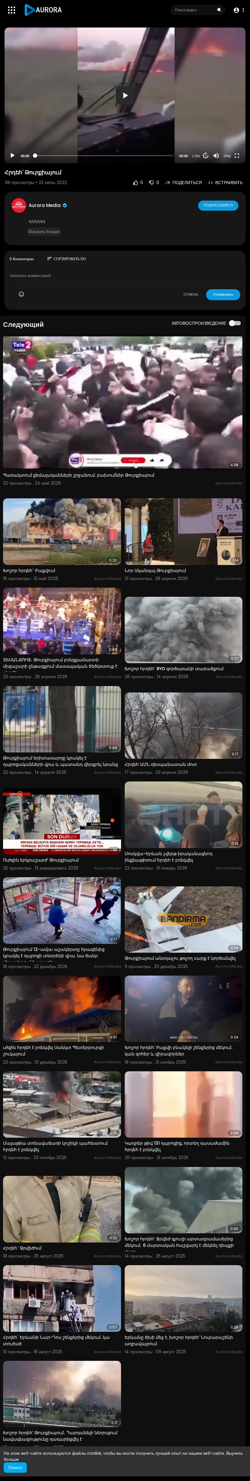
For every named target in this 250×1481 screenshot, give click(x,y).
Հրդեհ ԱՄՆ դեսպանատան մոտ (161, 764)
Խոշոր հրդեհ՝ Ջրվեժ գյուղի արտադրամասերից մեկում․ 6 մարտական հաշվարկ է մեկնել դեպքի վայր (179, 1245)
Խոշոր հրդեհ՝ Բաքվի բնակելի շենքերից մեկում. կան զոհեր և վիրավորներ (178, 1050)
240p (227, 156)
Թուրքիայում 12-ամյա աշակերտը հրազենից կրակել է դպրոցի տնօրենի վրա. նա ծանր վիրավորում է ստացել (54, 955)
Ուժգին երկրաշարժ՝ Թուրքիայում (41, 860)
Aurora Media (45, 205)
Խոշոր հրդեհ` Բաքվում (29, 570)
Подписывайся (218, 205)
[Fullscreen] (237, 156)
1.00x (196, 156)
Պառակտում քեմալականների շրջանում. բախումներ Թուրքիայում (78, 475)
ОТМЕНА (191, 294)
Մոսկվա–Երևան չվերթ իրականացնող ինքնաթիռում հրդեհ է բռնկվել (168, 857)
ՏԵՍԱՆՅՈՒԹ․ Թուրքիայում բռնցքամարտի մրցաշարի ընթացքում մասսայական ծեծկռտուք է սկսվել (60, 666)
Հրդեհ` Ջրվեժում (22, 1248)
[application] (125, 95)
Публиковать (223, 294)
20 (206, 155)
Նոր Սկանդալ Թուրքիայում (155, 570)
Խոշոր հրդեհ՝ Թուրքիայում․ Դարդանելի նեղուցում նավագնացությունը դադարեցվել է (60, 1436)
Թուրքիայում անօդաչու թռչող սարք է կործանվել (180, 958)
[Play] (12, 156)
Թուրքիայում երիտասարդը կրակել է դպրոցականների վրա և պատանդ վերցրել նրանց (60, 761)
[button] (239, 10)
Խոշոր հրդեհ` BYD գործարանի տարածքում (174, 669)
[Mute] (216, 156)
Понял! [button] (15, 1467)
